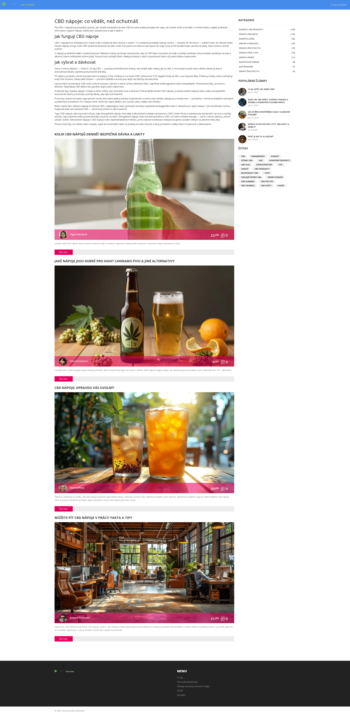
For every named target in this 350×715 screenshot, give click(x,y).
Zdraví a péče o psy (267, 52)
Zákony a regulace (267, 43)
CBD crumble (248, 185)
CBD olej (245, 164)
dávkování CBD (264, 164)
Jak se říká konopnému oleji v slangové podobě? (269, 113)
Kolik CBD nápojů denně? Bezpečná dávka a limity (100, 134)
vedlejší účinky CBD (251, 177)
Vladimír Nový (77, 487)
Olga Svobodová (78, 234)
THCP (267, 173)
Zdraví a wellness (267, 34)
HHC (261, 160)
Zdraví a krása (267, 57)
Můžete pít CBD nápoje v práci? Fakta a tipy (93, 518)
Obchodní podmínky (187, 681)
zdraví (244, 169)
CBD (243, 156)
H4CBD (281, 185)
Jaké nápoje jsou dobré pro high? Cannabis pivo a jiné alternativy (115, 261)
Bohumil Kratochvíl (80, 617)
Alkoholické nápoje (267, 62)
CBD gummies (248, 181)
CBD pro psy (267, 181)
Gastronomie (267, 66)
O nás (180, 677)
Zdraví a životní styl (267, 48)
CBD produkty (262, 169)
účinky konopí (275, 177)
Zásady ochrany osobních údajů (193, 686)
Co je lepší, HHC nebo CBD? (261, 89)
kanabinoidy (258, 156)
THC (280, 164)
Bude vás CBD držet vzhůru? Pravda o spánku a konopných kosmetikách (268, 101)
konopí (275, 156)
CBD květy (266, 185)
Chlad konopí (338, 4)
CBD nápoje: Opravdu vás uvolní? (84, 388)
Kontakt (181, 695)
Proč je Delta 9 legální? (260, 136)
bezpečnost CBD (249, 173)
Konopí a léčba (267, 38)
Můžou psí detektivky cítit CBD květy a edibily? (268, 125)
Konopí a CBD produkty (267, 29)
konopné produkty (279, 160)
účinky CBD (247, 160)
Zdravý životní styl (267, 71)
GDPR (180, 690)
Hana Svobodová (79, 361)
